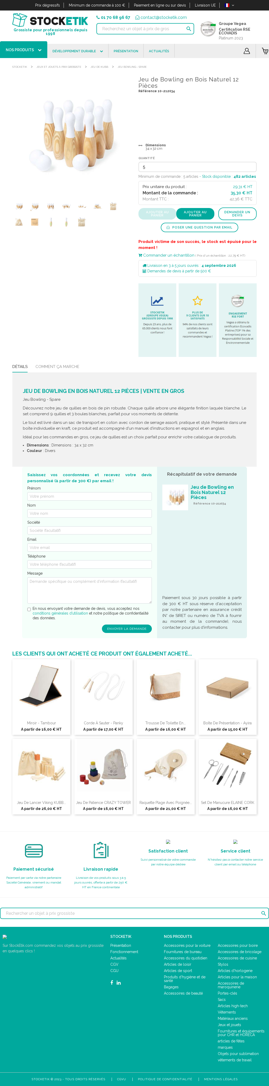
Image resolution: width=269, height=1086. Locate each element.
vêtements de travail (235, 1060)
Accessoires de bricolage (239, 952)
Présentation (120, 945)
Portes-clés (227, 993)
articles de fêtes (231, 1041)
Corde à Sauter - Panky (103, 723)
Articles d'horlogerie (235, 971)
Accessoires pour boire (238, 945)
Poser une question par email (201, 227)
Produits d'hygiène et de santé (184, 979)
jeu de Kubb (99, 66)
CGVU (121, 1079)
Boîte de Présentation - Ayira (227, 723)
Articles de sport (178, 971)
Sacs (222, 999)
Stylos (223, 964)
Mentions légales (221, 1079)
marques (225, 1047)
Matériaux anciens (233, 1018)
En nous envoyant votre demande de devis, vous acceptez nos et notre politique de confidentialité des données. (90, 613)
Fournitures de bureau (182, 952)
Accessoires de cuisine (237, 958)
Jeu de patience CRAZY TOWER (103, 803)
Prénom (34, 488)
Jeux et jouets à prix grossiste (59, 66)
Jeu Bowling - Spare (132, 66)
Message (35, 573)
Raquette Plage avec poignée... (165, 803)
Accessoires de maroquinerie (231, 985)
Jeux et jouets (229, 1025)
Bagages (171, 987)
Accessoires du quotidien (185, 958)
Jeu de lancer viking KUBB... (41, 803)
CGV (114, 964)
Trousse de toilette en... (165, 723)
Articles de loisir (177, 964)
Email (32, 539)
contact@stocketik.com (164, 17)
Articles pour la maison (237, 977)
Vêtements (227, 1012)
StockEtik (19, 66)
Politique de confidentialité (165, 1079)
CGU (114, 971)
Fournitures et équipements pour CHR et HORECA (241, 1033)
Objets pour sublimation (238, 1054)
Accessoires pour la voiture (187, 945)
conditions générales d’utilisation (60, 613)
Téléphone (36, 556)
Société (33, 522)
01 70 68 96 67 (115, 17)
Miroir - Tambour (41, 723)
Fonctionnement (124, 952)
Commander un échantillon (168, 255)
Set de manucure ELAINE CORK (227, 803)
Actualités (118, 958)
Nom (31, 505)
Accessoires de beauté (183, 993)
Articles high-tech (233, 1006)
